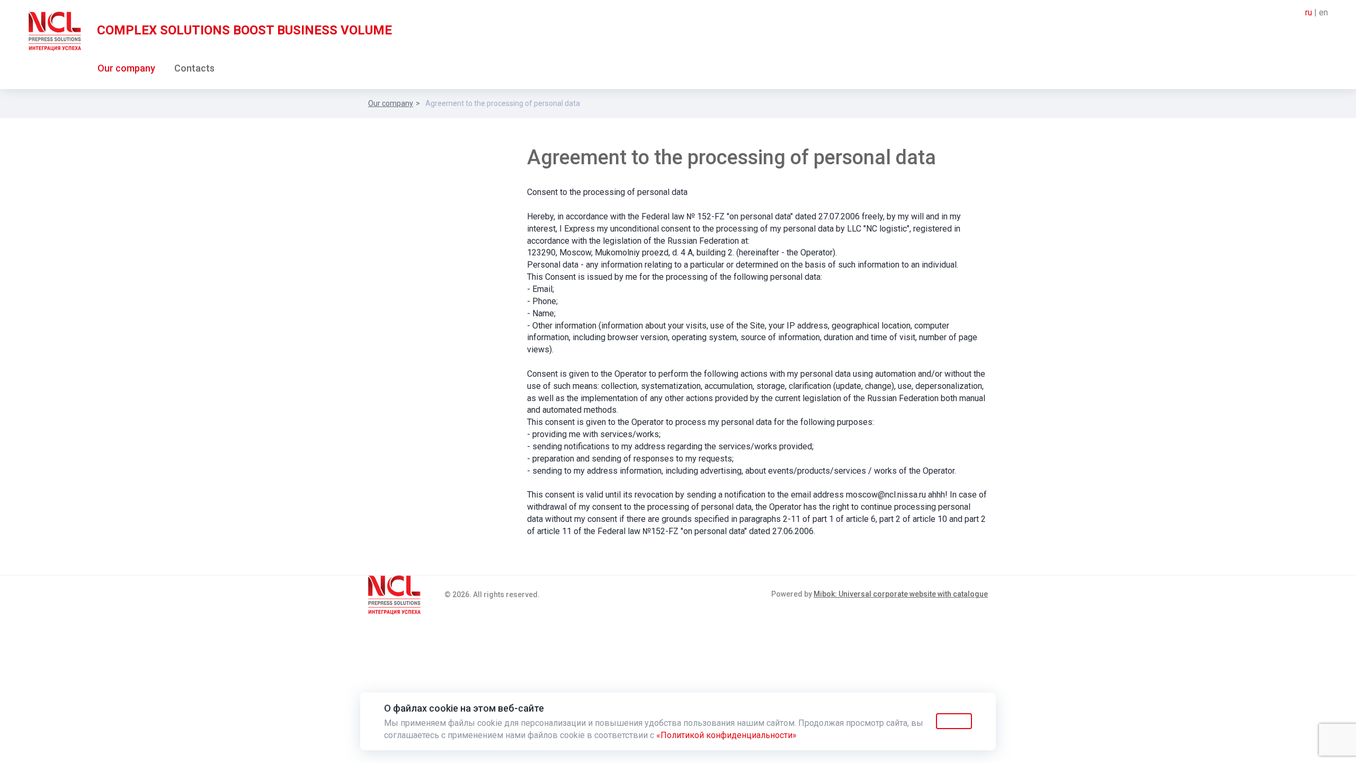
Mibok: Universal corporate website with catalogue (901, 594)
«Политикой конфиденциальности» (726, 735)
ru (1308, 12)
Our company (126, 68)
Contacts (194, 68)
